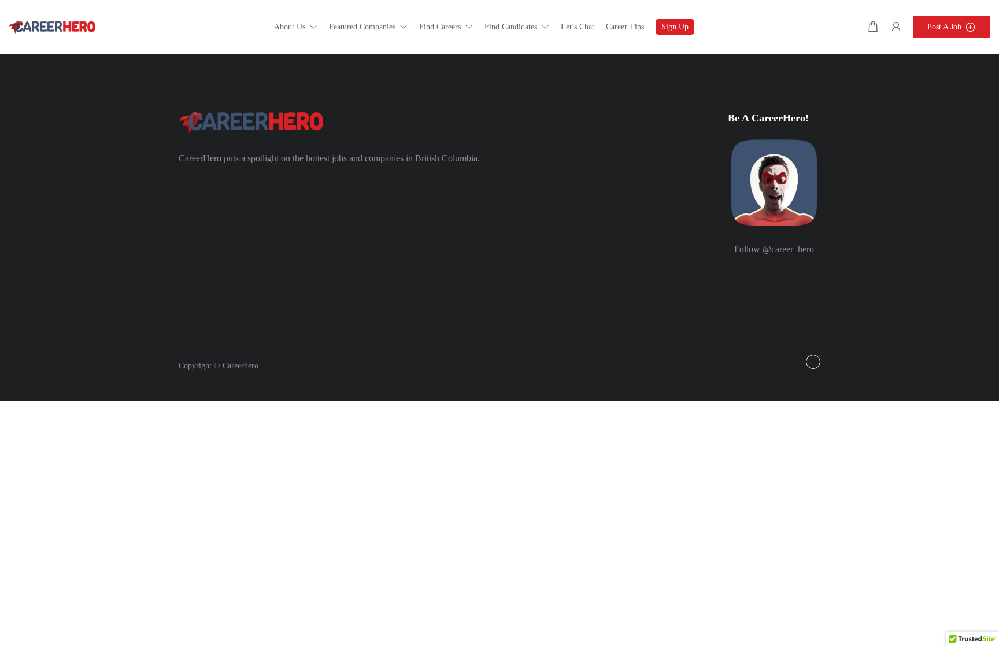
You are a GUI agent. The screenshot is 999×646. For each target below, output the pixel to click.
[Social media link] (813, 362)
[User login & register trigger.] (896, 27)
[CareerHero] (52, 26)
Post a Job (944, 27)
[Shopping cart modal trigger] (873, 27)
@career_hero (788, 249)
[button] (295, 27)
